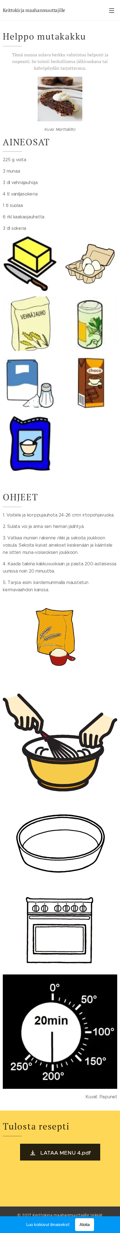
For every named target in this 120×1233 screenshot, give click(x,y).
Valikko (111, 10)
